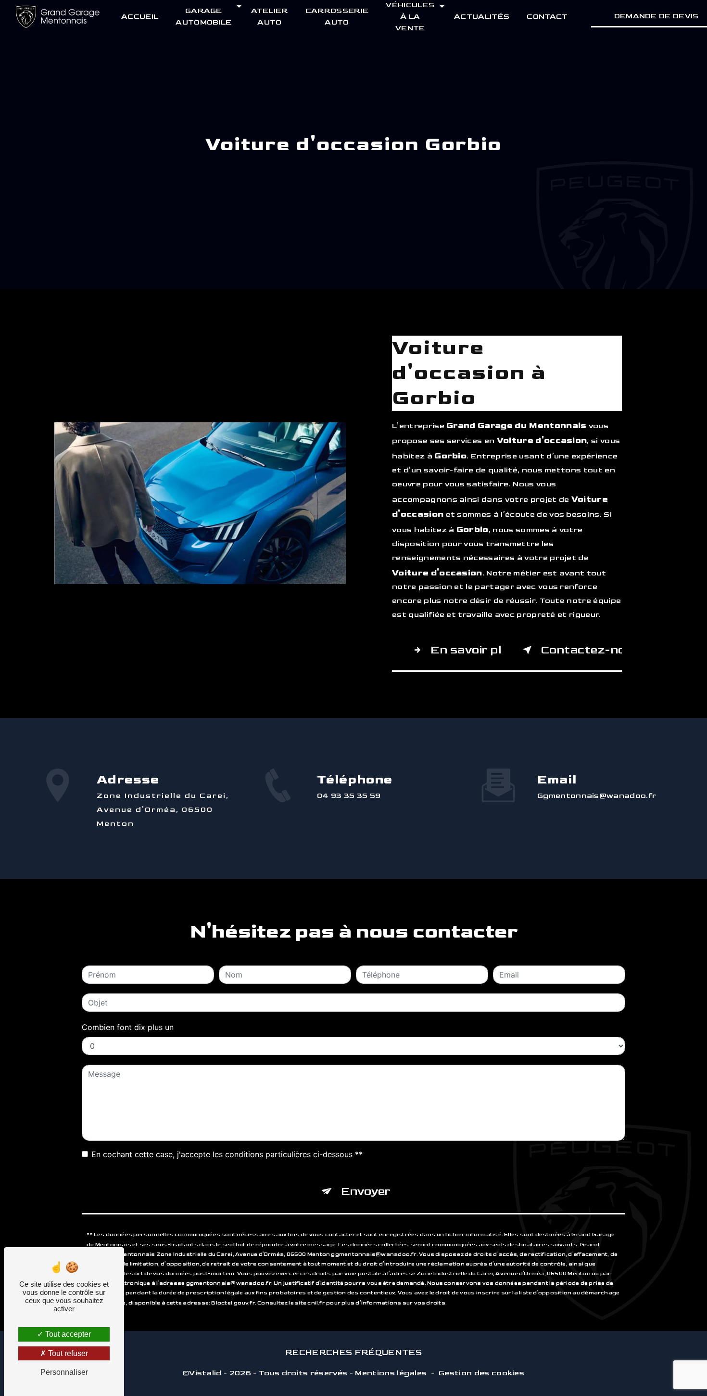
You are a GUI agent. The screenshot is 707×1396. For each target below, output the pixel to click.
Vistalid (205, 1373)
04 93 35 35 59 (349, 795)
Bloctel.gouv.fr (232, 1303)
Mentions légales (391, 1373)
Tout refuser (67, 1353)
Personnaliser (64, 1372)
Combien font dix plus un (128, 1027)
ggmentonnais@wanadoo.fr (596, 795)
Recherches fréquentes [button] (353, 1352)
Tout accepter (67, 1334)
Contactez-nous (581, 650)
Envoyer (366, 1191)
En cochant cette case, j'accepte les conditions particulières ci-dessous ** (227, 1154)
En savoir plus (466, 650)
